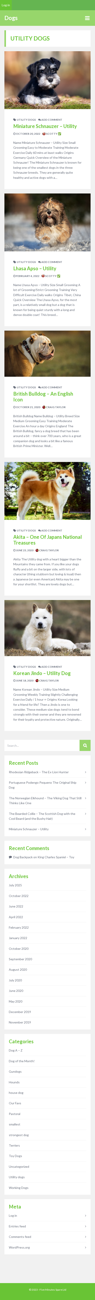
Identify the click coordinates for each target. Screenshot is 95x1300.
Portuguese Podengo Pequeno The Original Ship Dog (42, 785)
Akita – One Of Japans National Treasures (47, 540)
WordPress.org (19, 1247)
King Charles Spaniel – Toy (56, 857)
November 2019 (20, 1022)
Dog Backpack (23, 857)
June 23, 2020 (24, 550)
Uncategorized (19, 1166)
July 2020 (15, 980)
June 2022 (16, 906)
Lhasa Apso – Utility (34, 268)
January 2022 (18, 938)
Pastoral (14, 1114)
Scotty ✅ (53, 133)
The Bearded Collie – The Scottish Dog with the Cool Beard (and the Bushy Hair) (42, 816)
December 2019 (20, 1012)
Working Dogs (18, 1188)
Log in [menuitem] (6, 5)
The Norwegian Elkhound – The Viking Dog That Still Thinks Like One (45, 800)
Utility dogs (26, 119)
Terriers (14, 1145)
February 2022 (19, 927)
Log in (13, 1215)
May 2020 (15, 1001)
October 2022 (18, 896)
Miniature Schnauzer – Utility (45, 126)
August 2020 (18, 969)
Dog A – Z (16, 1050)
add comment (51, 119)
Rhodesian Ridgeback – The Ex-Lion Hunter (39, 772)
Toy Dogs (15, 1156)
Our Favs (15, 1103)
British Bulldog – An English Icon (43, 397)
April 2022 (16, 917)
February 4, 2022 (27, 276)
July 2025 (15, 885)
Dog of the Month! (22, 1061)
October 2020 (18, 948)
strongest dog (19, 1135)
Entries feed (17, 1226)
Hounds (14, 1082)
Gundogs (15, 1071)
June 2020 (16, 991)
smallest (14, 1124)
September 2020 (20, 959)
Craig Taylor (56, 407)
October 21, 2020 (27, 407)
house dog (16, 1093)
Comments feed (20, 1237)
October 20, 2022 (27, 133)
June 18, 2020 (24, 680)
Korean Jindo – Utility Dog (42, 673)
